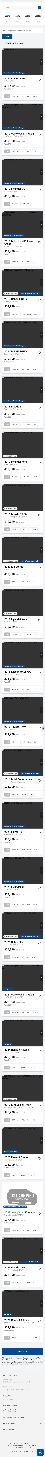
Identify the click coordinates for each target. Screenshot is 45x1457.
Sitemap (28, 1448)
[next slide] (38, 19)
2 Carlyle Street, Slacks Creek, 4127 (15, 1390)
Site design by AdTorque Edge (22, 1451)
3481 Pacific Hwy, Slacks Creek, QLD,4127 (17, 1382)
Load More (22, 1351)
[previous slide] (8, 17)
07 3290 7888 (8, 1400)
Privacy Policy (24, 1445)
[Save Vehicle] (39, 80)
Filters (8, 36)
